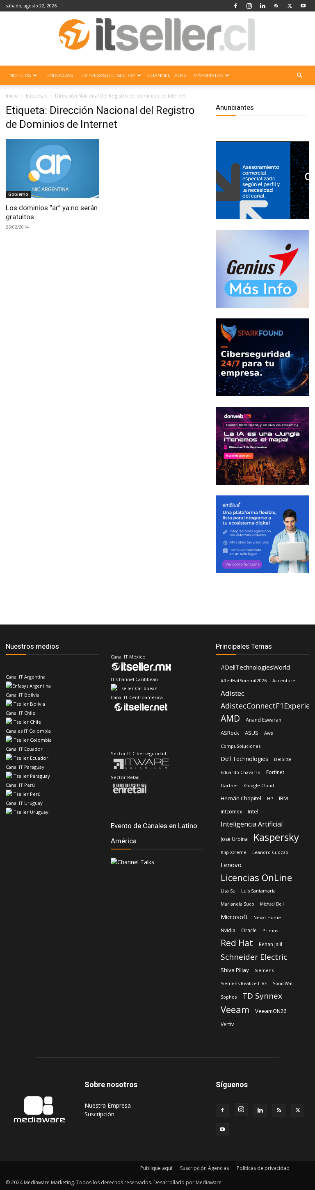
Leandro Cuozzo (270, 852)
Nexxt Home (267, 917)
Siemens (264, 970)
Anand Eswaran (263, 719)
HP (270, 798)
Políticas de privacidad (263, 1168)
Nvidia (228, 930)
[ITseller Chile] (157, 39)
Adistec (232, 693)
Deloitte (283, 759)
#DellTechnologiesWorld (255, 667)
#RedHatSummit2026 (244, 680)
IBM (283, 798)
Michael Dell (272, 904)
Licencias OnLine (256, 877)
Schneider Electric (254, 957)
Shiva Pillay (235, 970)
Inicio (12, 95)
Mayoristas (208, 75)
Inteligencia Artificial (252, 824)
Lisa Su (228, 891)
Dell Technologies (244, 759)
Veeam (235, 1009)
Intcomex (231, 811)
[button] (299, 75)
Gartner (229, 785)
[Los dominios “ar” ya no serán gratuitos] (52, 168)
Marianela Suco (237, 904)
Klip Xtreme (234, 852)
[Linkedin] (262, 5)
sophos (229, 997)
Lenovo (231, 865)
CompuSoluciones (240, 746)
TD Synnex (262, 996)
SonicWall (283, 983)
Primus (270, 930)
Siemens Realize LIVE (244, 983)
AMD (230, 718)
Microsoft (234, 917)
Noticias (20, 75)
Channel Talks (167, 75)
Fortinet (275, 772)
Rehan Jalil (270, 944)
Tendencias (58, 75)
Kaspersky (276, 837)
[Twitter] (289, 5)
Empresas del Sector (107, 75)
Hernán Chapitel (241, 798)
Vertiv (227, 1024)
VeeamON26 (270, 1011)
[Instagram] (249, 5)
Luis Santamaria (258, 891)
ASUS (251, 732)
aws (268, 733)
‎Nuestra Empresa (107, 1105)
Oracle (249, 930)
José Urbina (234, 839)
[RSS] (276, 5)
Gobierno (18, 194)
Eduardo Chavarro (240, 772)
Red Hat (237, 943)
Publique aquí (156, 1168)
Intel (253, 811)
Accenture (283, 680)
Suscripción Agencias (204, 1168)
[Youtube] (303, 5)
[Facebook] (235, 5)
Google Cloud (259, 785)
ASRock (230, 732)
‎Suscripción (99, 1114)
